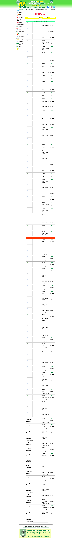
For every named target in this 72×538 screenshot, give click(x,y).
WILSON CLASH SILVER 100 (44, 339)
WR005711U (43, 239)
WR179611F (43, 144)
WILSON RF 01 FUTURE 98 (44, 89)
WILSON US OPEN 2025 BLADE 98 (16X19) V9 (45, 507)
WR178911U (43, 127)
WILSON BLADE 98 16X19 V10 (45, 182)
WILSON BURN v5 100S (45, 403)
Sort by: (48, 17)
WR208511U (43, 208)
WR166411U (43, 482)
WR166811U (43, 86)
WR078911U (43, 349)
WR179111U (43, 139)
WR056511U (43, 23)
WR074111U (43, 314)
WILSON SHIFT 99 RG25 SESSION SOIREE (44, 501)
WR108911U (43, 401)
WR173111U (43, 110)
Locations (34, 527)
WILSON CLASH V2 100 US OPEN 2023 (45, 455)
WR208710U (43, 220)
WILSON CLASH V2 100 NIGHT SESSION (45, 415)
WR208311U (43, 196)
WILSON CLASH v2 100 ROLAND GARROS (45, 368)
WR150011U (43, 52)
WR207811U (43, 179)
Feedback (38, 527)
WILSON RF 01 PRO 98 (45, 72)
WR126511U (43, 441)
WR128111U (43, 447)
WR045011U (43, 291)
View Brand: (41, 17)
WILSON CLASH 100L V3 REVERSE (45, 234)
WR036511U (43, 262)
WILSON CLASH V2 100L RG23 (45, 449)
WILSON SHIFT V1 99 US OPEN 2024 (45, 484)
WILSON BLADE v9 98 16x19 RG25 (45, 490)
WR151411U (43, 75)
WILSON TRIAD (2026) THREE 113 (45, 26)
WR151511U (43, 81)
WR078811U (43, 343)
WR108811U (43, 395)
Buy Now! (52, 25)
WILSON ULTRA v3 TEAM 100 (45, 299)
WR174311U (43, 499)
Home (24, 527)
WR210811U (43, 231)
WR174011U (43, 493)
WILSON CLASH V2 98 (45, 322)
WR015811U (43, 245)
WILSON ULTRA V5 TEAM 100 (45, 153)
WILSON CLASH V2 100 (45, 310)
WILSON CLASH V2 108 (45, 333)
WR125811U (43, 424)
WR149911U (43, 46)
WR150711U (43, 476)
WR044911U (43, 285)
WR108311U (43, 372)
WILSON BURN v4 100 (45, 281)
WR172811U (43, 98)
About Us (27, 527)
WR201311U (43, 156)
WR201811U (43, 173)
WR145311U (43, 459)
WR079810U (43, 360)
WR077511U (43, 337)
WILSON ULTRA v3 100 (45, 252)
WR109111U (43, 34)
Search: (27, 17)
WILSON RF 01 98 (44, 78)
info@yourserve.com (43, 10)
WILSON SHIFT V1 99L (45, 472)
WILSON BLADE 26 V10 (45, 222)
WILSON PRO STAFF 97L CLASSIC (45, 164)
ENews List (47, 527)
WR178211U (43, 505)
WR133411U (43, 453)
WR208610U (43, 214)
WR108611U (43, 389)
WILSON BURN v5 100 (45, 397)
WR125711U (43, 418)
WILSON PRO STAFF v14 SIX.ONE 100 (45, 443)
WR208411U (43, 202)
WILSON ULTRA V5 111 (45, 141)
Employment (43, 527)
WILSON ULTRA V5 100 (45, 124)
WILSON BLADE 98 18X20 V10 (45, 187)
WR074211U (43, 320)
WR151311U (43, 69)
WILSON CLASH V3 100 (45, 101)
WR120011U (43, 412)
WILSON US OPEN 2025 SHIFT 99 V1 (45, 513)
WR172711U (43, 92)
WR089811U (43, 366)
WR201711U (43, 167)
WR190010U (43, 150)
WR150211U (43, 63)
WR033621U (43, 256)
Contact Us (31, 527)
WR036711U (43, 268)
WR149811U (43, 40)
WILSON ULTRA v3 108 (45, 270)
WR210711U (43, 225)
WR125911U (43, 430)
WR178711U (43, 115)
